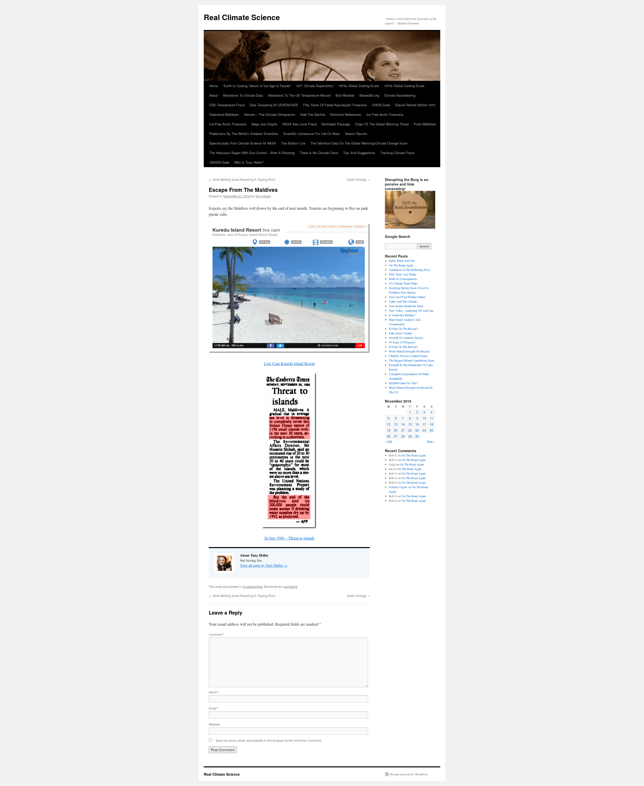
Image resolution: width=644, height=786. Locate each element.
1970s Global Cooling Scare (358, 85)
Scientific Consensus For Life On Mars (311, 133)
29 (410, 436)
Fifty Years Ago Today (402, 274)
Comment (216, 634)
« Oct (388, 441)
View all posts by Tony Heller (263, 565)
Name (214, 692)
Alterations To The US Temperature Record (299, 95)
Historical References (345, 114)
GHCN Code (381, 104)
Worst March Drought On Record (409, 351)
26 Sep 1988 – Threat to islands (289, 538)
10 (424, 418)
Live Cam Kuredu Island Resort (289, 363)
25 (431, 430)
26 (388, 436)
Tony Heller (263, 196)
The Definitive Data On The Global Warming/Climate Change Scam (359, 143)
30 (417, 436)
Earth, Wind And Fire (402, 261)
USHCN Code (219, 162)
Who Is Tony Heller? (249, 162)
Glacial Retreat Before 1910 (415, 104)
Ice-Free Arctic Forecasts (228, 124)
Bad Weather (345, 95)
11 (431, 418)
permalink (290, 586)
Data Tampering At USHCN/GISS (274, 104)
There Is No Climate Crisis (319, 152)
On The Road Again (401, 265)
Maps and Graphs (264, 124)
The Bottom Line (293, 143)
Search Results (356, 133)
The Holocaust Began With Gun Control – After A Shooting (252, 152)
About (213, 95)
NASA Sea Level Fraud (299, 124)
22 (410, 430)
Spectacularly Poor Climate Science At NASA (242, 143)
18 (431, 424)
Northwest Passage (335, 124)
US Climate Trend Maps (403, 283)
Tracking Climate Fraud (397, 152)
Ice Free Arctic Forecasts (385, 114)
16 (417, 424)
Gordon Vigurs (398, 487)
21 (403, 430)
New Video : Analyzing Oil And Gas (411, 310)
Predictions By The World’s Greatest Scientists (243, 133)
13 (395, 424)
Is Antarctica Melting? (402, 315)
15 (410, 424)
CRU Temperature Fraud (227, 104)
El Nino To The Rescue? (403, 329)
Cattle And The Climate (403, 301)
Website (214, 724)
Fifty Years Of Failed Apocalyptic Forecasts (335, 104)
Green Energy (358, 179)
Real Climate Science (242, 17)
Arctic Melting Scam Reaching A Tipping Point (242, 179)
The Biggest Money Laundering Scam (411, 360)
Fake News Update (400, 333)
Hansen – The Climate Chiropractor (269, 114)
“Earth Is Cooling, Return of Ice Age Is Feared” (257, 85)
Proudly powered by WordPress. (409, 774)
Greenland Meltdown (224, 114)
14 (403, 424)
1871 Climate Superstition (314, 85)
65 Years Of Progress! (402, 342)
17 (424, 424)
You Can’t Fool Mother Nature (407, 297)
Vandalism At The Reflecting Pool (409, 270)
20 (395, 430)
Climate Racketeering (399, 95)
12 (388, 424)
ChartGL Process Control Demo (408, 356)
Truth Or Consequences (403, 279)
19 (388, 430)
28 (403, 436)
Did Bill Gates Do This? (403, 383)
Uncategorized (253, 586)
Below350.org (369, 95)
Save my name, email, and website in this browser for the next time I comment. (269, 740)
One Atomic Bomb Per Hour (406, 306)
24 (424, 430)
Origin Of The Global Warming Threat (382, 124)
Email (214, 708)
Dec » (431, 441)
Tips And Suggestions (359, 152)
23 (417, 430)
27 (395, 436)
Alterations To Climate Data (243, 95)
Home (213, 85)
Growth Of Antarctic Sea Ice (406, 338)
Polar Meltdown (425, 124)
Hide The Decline (312, 114)
